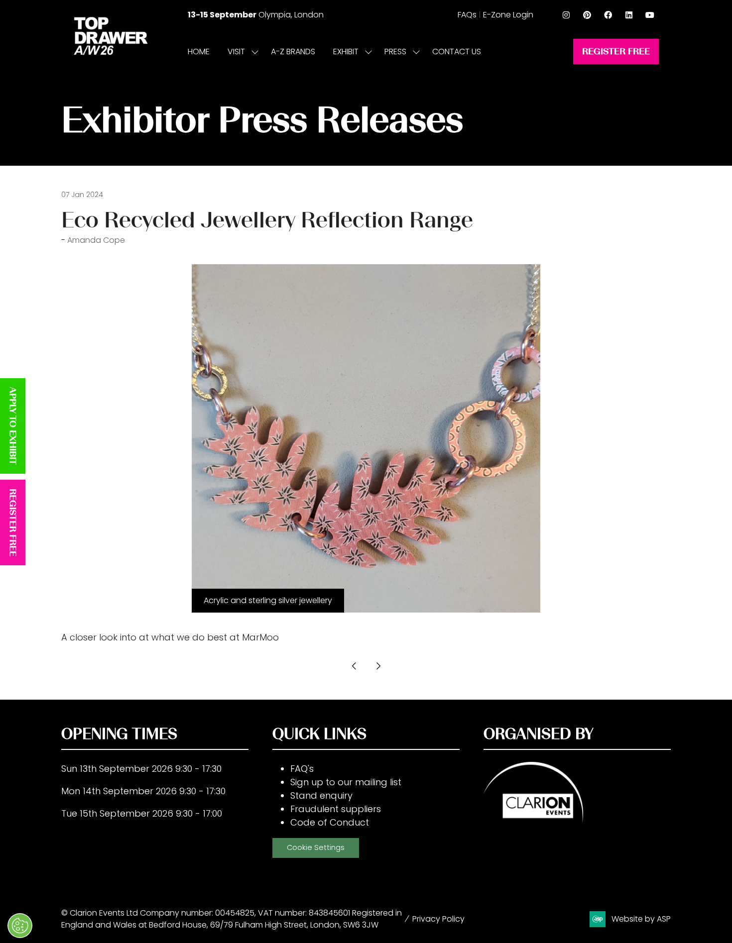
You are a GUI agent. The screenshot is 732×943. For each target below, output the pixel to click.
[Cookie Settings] (19, 925)
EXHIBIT (346, 51)
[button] (616, 51)
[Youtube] (650, 15)
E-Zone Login (508, 14)
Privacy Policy (438, 919)
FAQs (467, 14)
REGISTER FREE (12, 522)
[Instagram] (566, 15)
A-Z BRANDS (293, 51)
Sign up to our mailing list (345, 782)
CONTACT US (456, 51)
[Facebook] (608, 15)
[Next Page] (378, 666)
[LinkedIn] (629, 15)
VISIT (236, 51)
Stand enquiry (321, 795)
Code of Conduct (329, 822)
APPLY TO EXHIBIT (12, 426)
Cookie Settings (316, 847)
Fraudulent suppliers (335, 809)
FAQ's (302, 768)
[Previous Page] (354, 666)
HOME (199, 51)
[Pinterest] (587, 15)
